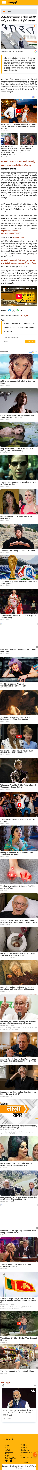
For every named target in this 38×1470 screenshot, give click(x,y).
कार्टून (7, 1456)
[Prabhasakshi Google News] (35, 51)
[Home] (4, 11)
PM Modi (6, 323)
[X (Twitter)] (34, 37)
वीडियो (7, 1450)
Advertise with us (26, 1453)
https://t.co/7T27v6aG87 (10, 231)
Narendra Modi (16, 323)
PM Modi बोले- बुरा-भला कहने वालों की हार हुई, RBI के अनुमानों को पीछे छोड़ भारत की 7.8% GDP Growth (18, 1412)
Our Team (24, 1462)
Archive (24, 1445)
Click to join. (24, 316)
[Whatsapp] (17, 311)
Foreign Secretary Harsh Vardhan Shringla (19, 327)
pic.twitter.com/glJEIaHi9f (10, 233)
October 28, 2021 (18, 237)
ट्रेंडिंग (7, 1445)
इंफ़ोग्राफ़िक (9, 1453)
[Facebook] (34, 32)
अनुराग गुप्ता (4, 51)
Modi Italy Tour (29, 323)
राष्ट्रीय (9, 11)
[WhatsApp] (34, 41)
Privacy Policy (26, 1457)
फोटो (7, 1448)
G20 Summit (7, 331)
